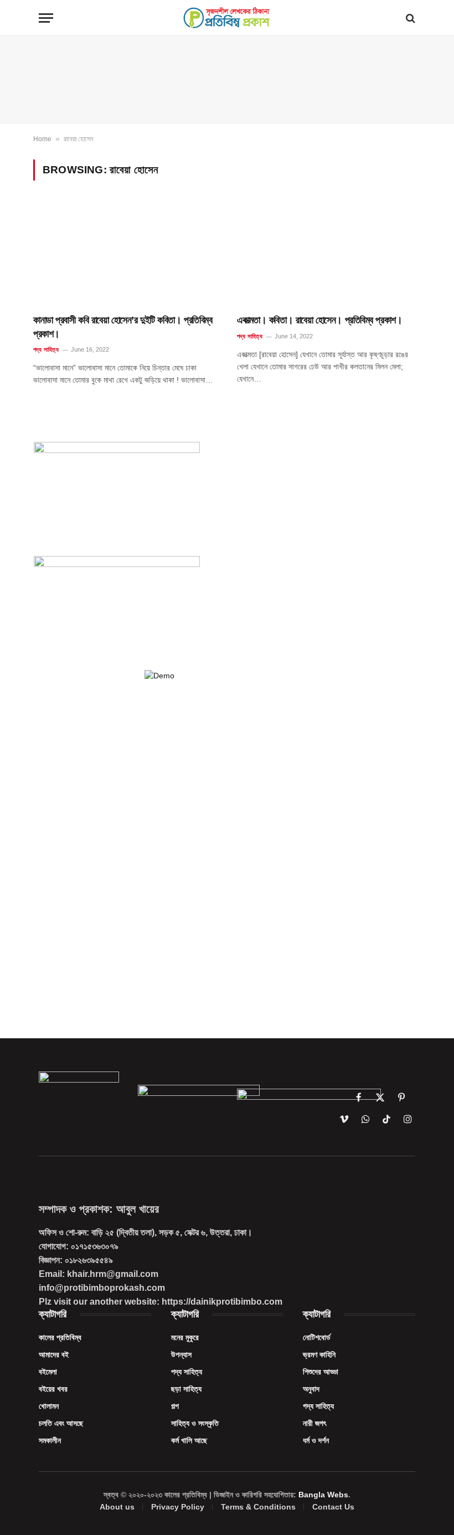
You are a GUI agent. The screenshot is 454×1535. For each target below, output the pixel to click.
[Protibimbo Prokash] (227, 18)
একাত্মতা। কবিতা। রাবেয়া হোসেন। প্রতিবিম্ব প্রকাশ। (319, 320)
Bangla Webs (323, 1494)
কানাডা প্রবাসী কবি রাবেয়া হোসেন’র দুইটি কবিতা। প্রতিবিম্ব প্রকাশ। (122, 327)
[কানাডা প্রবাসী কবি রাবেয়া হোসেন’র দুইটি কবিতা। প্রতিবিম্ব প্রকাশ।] (125, 254)
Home (42, 139)
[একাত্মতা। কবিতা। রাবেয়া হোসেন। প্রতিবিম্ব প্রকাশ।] (329, 254)
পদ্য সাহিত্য (46, 349)
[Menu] (46, 18)
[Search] (409, 18)
